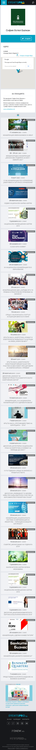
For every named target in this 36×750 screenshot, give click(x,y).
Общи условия (11, 748)
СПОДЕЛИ (27, 38)
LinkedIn (17, 723)
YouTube (26, 723)
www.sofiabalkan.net (9, 109)
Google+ (13, 723)
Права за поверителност (22, 748)
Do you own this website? (10, 66)
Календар (17, 719)
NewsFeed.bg (18, 738)
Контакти (25, 719)
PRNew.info (18, 731)
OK (28, 66)
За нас (9, 719)
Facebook (8, 723)
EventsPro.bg (18, 716)
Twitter (22, 723)
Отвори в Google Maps (26, 55)
